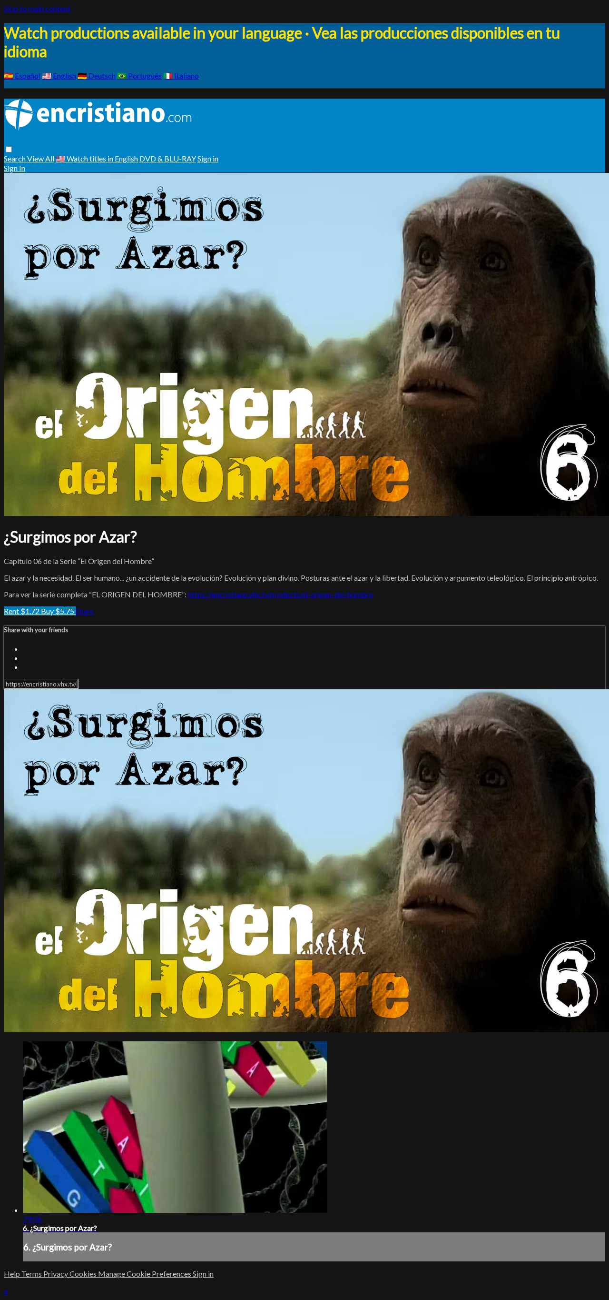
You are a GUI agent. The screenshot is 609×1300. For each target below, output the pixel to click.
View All (40, 158)
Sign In (14, 167)
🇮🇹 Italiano (181, 75)
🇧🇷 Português (139, 75)
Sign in (207, 158)
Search (15, 158)
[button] (9, 149)
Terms (32, 1273)
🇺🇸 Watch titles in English (97, 158)
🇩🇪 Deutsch (97, 75)
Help (12, 1273)
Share (85, 610)
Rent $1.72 (22, 610)
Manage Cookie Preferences (145, 1273)
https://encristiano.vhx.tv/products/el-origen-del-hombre (280, 594)
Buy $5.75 (58, 610)
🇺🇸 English (59, 75)
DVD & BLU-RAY (167, 158)
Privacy (56, 1273)
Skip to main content (37, 8)
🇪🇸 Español (22, 75)
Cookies (83, 1273)
